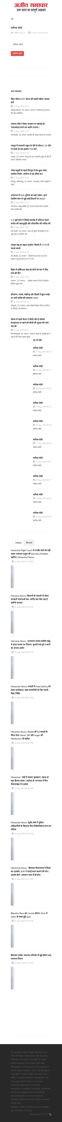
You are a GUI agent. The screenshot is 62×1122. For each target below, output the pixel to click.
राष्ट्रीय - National (19, 33)
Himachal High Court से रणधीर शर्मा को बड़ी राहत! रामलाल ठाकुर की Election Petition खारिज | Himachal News (31, 553)
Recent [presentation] (29, 543)
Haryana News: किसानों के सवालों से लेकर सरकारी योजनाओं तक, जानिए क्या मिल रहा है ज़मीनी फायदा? (30, 599)
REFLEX (45, 1114)
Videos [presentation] (18, 543)
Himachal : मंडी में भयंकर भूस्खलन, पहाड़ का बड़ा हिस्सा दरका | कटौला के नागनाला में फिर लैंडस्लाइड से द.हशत (30, 780)
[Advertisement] (32, 1010)
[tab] (18, 543)
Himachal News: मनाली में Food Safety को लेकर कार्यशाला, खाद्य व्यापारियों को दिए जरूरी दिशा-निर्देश (31, 690)
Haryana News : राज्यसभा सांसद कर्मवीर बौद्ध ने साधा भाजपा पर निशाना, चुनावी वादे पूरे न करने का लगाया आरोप (30, 644)
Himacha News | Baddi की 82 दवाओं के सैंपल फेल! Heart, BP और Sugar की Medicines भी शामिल (29, 735)
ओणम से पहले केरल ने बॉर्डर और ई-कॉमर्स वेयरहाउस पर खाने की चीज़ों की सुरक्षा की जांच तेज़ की (30, 322)
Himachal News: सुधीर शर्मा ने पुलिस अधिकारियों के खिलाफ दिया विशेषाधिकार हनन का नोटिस (31, 826)
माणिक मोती (38, 348)
